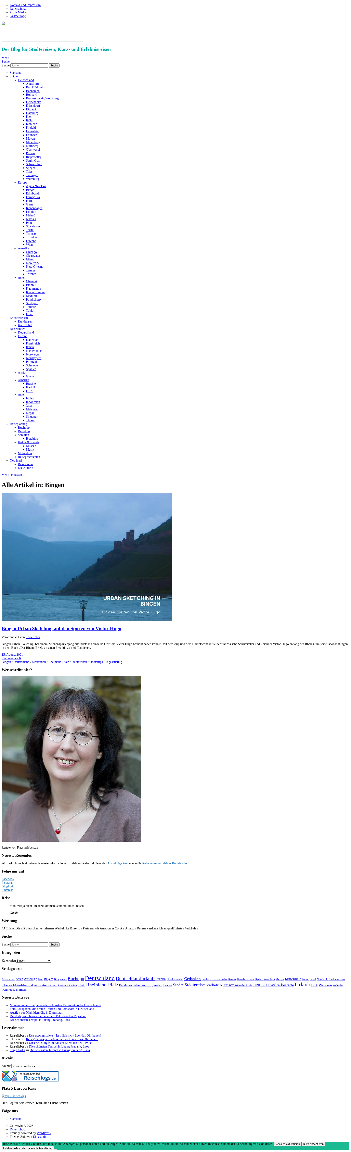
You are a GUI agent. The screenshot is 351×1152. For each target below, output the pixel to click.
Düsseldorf (33, 105)
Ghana (30, 376)
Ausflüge (30, 979)
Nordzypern (33, 358)
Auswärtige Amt (118, 863)
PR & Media (18, 12)
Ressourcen (25, 464)
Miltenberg (33, 142)
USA (29, 391)
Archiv (6, 1066)
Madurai (31, 296)
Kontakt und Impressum (25, 5)
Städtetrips (96, 662)
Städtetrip (214, 985)
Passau (30, 153)
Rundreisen (25, 321)
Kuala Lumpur (35, 292)
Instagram (8, 882)
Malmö (30, 215)
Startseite (15, 72)
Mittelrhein (293, 979)
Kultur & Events (28, 442)
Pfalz (36, 986)
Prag (29, 222)
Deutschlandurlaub (135, 978)
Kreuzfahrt (25, 325)
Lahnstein (32, 131)
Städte (14, 76)
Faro (29, 200)
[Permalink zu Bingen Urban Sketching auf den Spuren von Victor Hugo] (87, 620)
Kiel (28, 116)
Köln (29, 120)
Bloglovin (8, 886)
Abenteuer (8, 979)
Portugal (31, 361)
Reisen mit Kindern (67, 985)
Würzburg (32, 178)
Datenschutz (18, 8)
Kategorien (9, 960)
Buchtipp (24, 427)
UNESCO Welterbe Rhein (237, 985)
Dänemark (32, 339)
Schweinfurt (34, 164)
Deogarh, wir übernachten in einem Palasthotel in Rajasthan (48, 1016)
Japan (29, 405)
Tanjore (31, 307)
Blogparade (60, 979)
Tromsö (31, 233)
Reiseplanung (18, 424)
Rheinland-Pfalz (58, 662)
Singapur (32, 303)
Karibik (31, 387)
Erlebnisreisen (19, 318)
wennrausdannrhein (14, 989)
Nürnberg (32, 146)
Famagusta (33, 197)
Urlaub (302, 984)
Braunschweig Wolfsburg (42, 98)
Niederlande (34, 350)
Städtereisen (79, 662)
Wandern (325, 985)
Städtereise (194, 984)
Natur (305, 979)
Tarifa (30, 230)
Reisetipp (24, 431)
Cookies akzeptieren (288, 1143)
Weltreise (338, 985)
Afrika (22, 372)
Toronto (31, 274)
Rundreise (125, 985)
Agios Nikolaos (36, 186)
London (31, 211)
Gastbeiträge (18, 16)
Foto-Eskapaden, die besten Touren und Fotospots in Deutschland (52, 1009)
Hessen (216, 979)
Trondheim (33, 237)
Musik (30, 449)
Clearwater (33, 255)
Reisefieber (33, 637)
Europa (22, 182)
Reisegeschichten (29, 457)
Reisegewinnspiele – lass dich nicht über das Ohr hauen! (65, 1035)
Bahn (40, 979)
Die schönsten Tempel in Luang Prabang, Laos (40, 1020)
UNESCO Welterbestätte (273, 985)
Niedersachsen (336, 979)
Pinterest (7, 890)
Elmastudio (40, 1136)
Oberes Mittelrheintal (17, 985)
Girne (29, 204)
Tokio (30, 310)
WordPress (44, 1133)
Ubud (29, 314)
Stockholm (33, 226)
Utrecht (31, 241)
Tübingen (32, 175)
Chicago (31, 252)
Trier (29, 171)
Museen (31, 446)
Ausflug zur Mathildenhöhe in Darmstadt (36, 1012)
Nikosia (31, 219)
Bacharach (33, 91)
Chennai (31, 281)
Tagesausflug (113, 662)
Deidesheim (33, 102)
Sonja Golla (17, 1050)
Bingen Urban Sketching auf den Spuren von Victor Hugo (61, 628)
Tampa (30, 270)
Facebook (8, 879)
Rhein (81, 985)
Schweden (32, 365)
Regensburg (33, 157)
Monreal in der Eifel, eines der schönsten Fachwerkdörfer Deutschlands (55, 1005)
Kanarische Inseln (246, 979)
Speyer (30, 168)
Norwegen (33, 354)
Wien (29, 244)
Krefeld (31, 127)
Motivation (25, 453)
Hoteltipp (32, 438)
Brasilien (31, 383)
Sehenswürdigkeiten (147, 985)
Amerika (23, 248)
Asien (21, 277)
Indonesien (33, 402)
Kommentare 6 (11, 658)
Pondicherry (34, 299)
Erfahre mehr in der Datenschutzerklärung (27, 1148)
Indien (30, 398)
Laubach (31, 135)
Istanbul (31, 285)
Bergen (30, 189)
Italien (30, 347)
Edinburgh (33, 193)
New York (32, 263)
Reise (43, 985)
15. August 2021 (12, 654)
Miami (30, 259)
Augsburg (32, 83)
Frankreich (33, 343)
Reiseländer (17, 328)
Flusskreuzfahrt (175, 979)
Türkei (30, 420)
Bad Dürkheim (35, 87)
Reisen (52, 985)
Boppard (31, 94)
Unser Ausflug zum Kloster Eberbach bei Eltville (60, 1042)
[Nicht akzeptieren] (55, 1149)
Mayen (30, 138)
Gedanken (192, 978)
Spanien (31, 369)
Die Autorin (25, 467)
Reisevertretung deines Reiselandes (164, 863)
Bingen (6, 662)
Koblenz (31, 124)
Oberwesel (33, 149)
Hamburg (32, 113)
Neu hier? (16, 460)
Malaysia (32, 409)
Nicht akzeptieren (313, 1143)
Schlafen (23, 435)
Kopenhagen (34, 208)
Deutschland (26, 80)
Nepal (30, 413)
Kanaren (232, 979)
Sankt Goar (33, 160)
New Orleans (34, 266)
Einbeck (31, 109)
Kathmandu (33, 288)
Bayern (48, 979)
